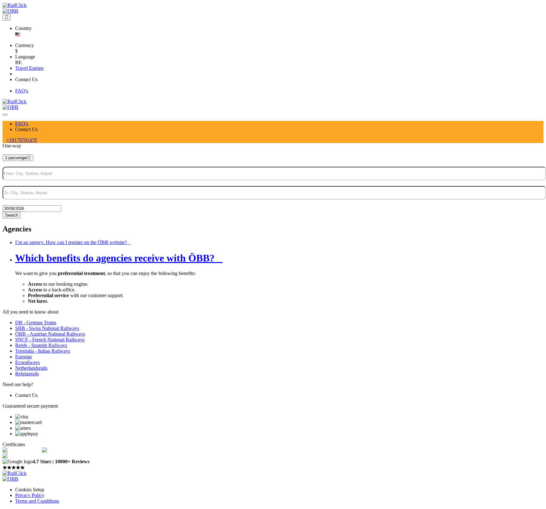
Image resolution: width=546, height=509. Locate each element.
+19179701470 (21, 140)
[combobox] (273, 173)
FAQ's (21, 123)
